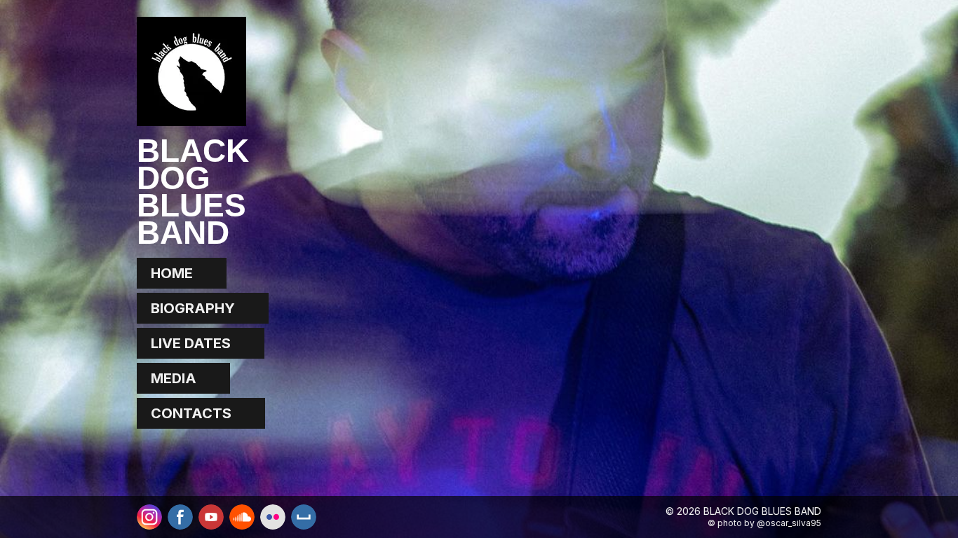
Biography (193, 308)
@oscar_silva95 (789, 523)
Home (172, 273)
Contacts (191, 413)
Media (173, 378)
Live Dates (191, 343)
